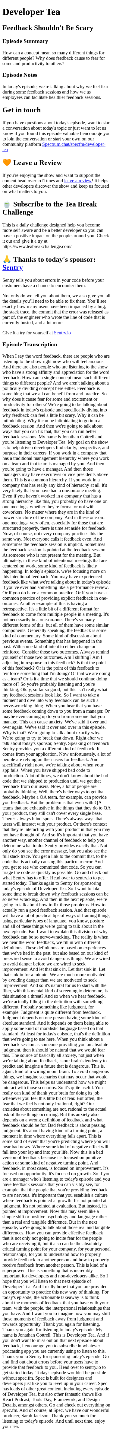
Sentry (12, 267)
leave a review (78, 180)
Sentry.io (62, 332)
